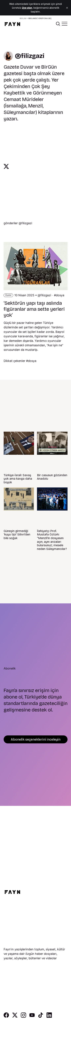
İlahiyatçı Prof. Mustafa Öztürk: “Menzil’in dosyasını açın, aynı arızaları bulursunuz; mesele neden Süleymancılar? (52, 540)
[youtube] (32, 1017)
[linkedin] (49, 1017)
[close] (67, 7)
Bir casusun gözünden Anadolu (52, 477)
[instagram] (23, 1017)
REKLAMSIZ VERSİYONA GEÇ (40, 18)
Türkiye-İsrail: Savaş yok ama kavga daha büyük (18, 478)
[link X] (6, 166)
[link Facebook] (6, 1017)
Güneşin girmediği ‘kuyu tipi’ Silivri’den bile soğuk (17, 534)
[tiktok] (40, 1017)
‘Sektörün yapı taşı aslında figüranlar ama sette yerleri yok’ (34, 309)
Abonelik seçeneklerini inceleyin (35, 739)
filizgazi (45, 295)
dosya (60, 295)
